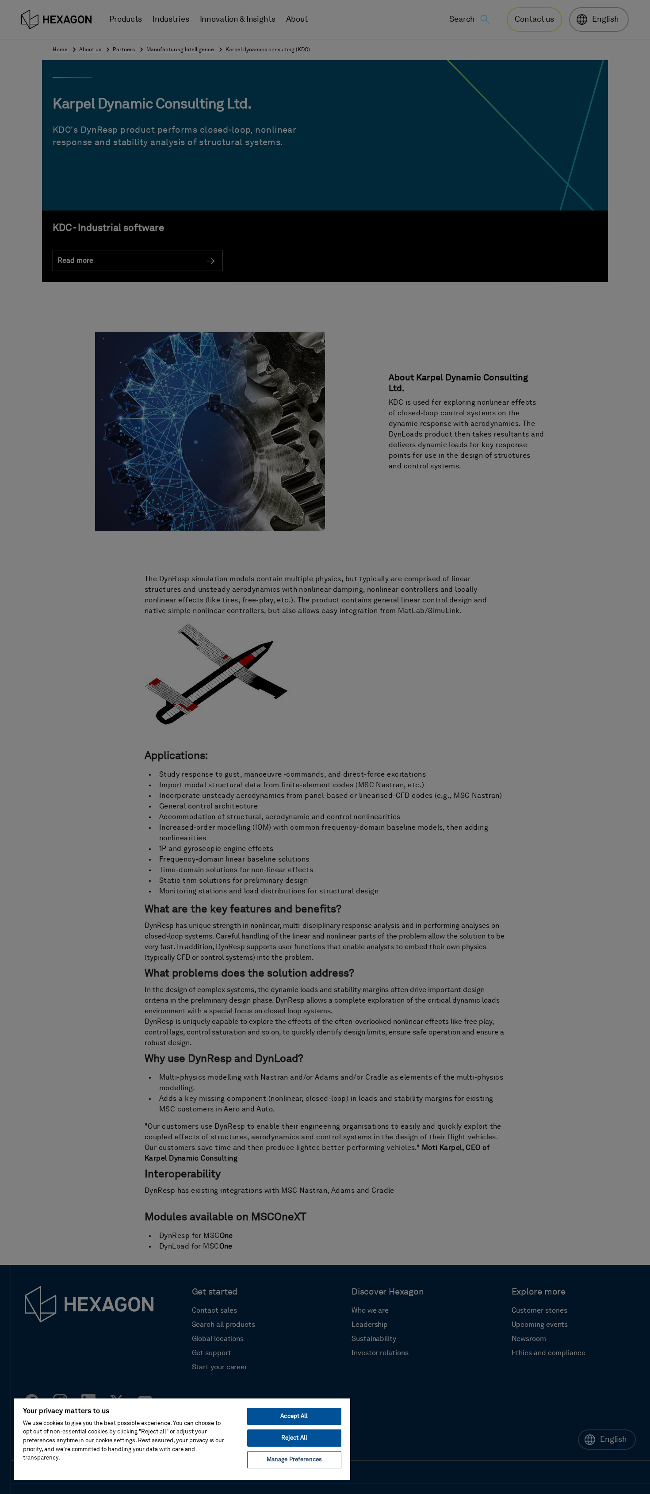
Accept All (294, 1416)
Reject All (294, 1438)
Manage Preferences (294, 1460)
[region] (182, 1439)
